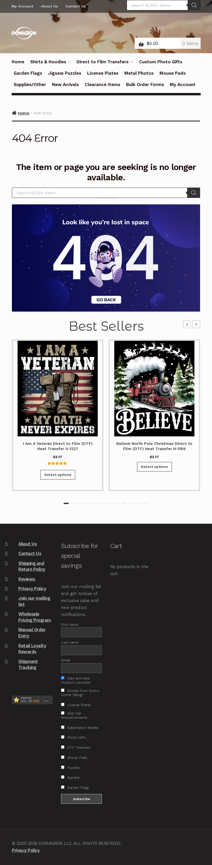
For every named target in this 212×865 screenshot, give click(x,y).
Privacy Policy (32, 588)
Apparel (73, 777)
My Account (22, 6)
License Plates (102, 73)
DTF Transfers (78, 747)
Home (18, 61)
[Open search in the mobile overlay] (164, 5)
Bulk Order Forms (145, 84)
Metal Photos (139, 73)
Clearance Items (102, 84)
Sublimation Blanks (82, 727)
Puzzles (73, 768)
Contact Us (75, 6)
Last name (70, 642)
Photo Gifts (76, 737)
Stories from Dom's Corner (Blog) (80, 693)
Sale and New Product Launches (76, 680)
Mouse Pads (173, 73)
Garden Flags (28, 73)
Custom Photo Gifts (160, 61)
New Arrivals (65, 84)
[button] (196, 324)
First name (69, 624)
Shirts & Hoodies (48, 61)
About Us (49, 6)
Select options (57, 475)
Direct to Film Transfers (102, 61)
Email (65, 660)
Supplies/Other (30, 84)
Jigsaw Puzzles (64, 73)
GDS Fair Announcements (74, 715)
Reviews (26, 579)
